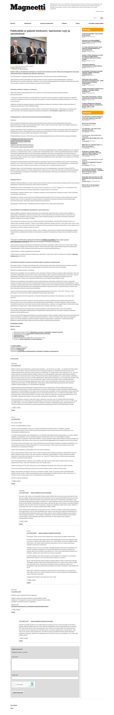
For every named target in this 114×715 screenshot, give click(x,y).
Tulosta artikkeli (16, 345)
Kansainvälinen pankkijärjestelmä (26, 351)
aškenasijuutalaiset (16, 241)
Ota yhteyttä (13, 705)
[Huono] (10, 66)
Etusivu (12, 23)
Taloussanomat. (18, 335)
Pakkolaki (46, 351)
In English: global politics (96, 23)
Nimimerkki (15, 675)
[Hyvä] (13, 66)
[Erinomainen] (14, 66)
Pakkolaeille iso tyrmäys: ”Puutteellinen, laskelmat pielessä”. (46, 332)
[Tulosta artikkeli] (11, 345)
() (14, 407)
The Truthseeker (85, 119)
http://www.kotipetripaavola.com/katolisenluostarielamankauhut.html (29, 606)
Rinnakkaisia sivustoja (16, 323)
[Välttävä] (11, 66)
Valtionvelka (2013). (19, 336)
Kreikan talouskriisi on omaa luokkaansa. (31, 339)
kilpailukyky (40, 351)
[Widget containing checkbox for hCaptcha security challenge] (23, 684)
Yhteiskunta (27, 23)
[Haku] (102, 18)
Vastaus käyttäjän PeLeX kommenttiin (41, 492)
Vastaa (13, 410)
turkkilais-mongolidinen (49, 240)
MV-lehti (84, 36)
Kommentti (15, 657)
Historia (64, 23)
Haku (11, 708)
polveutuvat (25, 241)
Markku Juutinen (15, 67)
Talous (78, 23)
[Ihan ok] (12, 66)
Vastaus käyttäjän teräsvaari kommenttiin (42, 621)
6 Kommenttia (24, 69)
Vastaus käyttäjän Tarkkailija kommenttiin (49, 533)
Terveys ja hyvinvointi (46, 23)
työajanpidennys (54, 351)
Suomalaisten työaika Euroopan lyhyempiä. (38, 333)
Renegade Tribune (86, 181)
